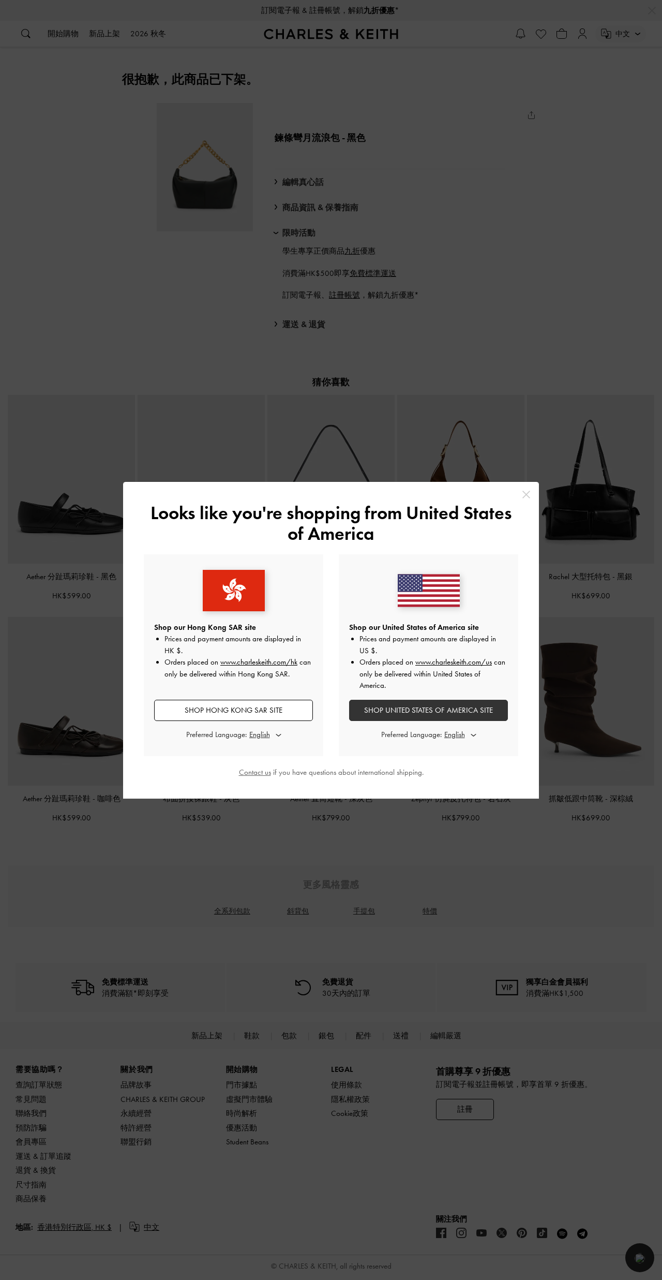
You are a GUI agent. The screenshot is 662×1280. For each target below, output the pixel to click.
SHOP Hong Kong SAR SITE (233, 710)
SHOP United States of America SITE (428, 710)
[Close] (526, 494)
